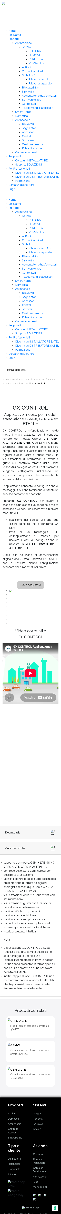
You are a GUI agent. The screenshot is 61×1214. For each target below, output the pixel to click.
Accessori (28, 132)
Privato (12, 1174)
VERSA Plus (36, 63)
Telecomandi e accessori (37, 107)
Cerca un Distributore (39, 1169)
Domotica (21, 116)
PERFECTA (36, 59)
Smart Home (23, 111)
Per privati (14, 156)
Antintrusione (23, 43)
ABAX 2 (27, 67)
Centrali (27, 136)
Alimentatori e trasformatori (39, 95)
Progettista (14, 1169)
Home (12, 30)
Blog (35, 1181)
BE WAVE (35, 55)
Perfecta (38, 1118)
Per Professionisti (19, 168)
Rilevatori (28, 124)
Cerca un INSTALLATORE (31, 160)
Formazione (22, 180)
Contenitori (29, 103)
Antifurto (12, 1113)
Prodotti (13, 39)
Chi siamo (38, 1154)
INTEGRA (35, 51)
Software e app (31, 99)
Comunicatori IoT (32, 71)
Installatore (14, 1163)
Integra (37, 1113)
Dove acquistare (30, 585)
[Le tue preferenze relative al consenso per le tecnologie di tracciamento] (55, 1208)
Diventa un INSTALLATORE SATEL (37, 172)
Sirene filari (28, 91)
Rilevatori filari (30, 87)
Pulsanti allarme (32, 148)
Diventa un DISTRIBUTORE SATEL (37, 176)
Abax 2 (37, 1129)
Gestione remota (32, 144)
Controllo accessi (26, 152)
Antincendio (22, 120)
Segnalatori (29, 128)
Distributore (14, 1158)
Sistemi (26, 47)
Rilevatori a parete (40, 83)
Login (12, 189)
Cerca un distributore (21, 184)
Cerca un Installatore (39, 1161)
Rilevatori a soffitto (40, 79)
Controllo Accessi (13, 1130)
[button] (30, 196)
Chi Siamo (14, 34)
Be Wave (38, 1123)
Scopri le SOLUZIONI (28, 164)
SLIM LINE (28, 75)
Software (28, 140)
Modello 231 (40, 1186)
